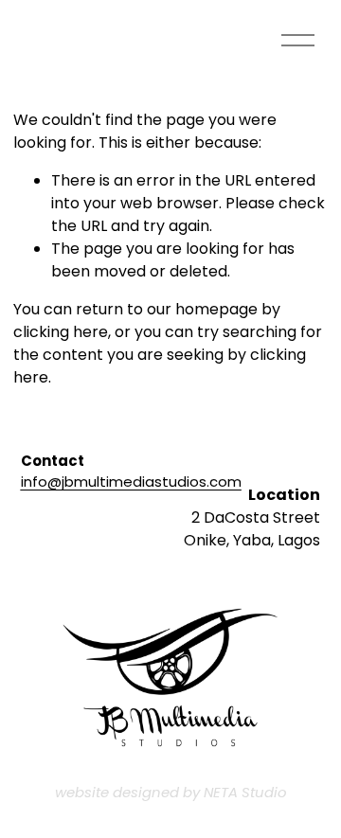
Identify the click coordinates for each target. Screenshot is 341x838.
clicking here (60, 332)
